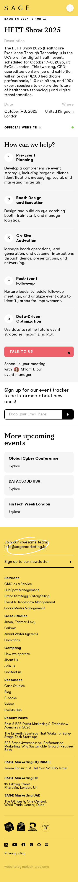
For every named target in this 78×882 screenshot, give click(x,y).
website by (26, 867)
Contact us (12, 672)
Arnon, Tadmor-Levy (19, 622)
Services (12, 578)
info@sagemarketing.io (25, 547)
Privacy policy (14, 853)
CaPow (10, 628)
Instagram (31, 844)
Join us (9, 666)
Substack (46, 844)
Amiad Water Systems (21, 634)
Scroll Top (71, 875)
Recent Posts (16, 718)
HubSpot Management (21, 590)
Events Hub (13, 710)
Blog (7, 692)
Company (12, 648)
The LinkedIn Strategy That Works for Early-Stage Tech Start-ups (38, 735)
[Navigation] (70, 8)
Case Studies (16, 616)
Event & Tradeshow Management (29, 602)
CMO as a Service (18, 584)
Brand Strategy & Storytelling (26, 596)
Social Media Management (24, 608)
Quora (39, 844)
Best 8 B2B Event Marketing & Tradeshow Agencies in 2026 (36, 725)
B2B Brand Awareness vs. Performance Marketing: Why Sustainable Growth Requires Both (39, 746)
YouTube (14, 844)
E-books (10, 698)
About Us (11, 660)
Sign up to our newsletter (26, 561)
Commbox (12, 640)
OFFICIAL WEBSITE (20, 127)
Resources (13, 680)
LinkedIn (6, 845)
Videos (9, 704)
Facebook (23, 845)
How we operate (17, 654)
